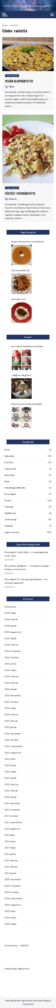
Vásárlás (8, 525)
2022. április (10, 778)
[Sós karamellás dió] (21, 284)
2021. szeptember (13, 822)
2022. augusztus (12, 752)
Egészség (9, 456)
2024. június (10, 663)
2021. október (11, 816)
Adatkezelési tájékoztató (16, 968)
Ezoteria (8, 462)
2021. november (12, 809)
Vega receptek (12, 76)
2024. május (10, 670)
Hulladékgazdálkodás (14, 487)
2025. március (11, 644)
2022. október (11, 739)
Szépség (8, 506)
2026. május (10, 613)
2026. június (10, 606)
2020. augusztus (12, 904)
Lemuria (13, 198)
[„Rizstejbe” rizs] (21, 312)
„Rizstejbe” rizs (18, 299)
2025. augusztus (12, 632)
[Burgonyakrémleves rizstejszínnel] (21, 255)
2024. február (11, 682)
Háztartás (9, 475)
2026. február (11, 619)
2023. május (10, 708)
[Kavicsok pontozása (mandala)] (21, 417)
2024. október (11, 657)
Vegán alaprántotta (19, 81)
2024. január (10, 689)
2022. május (10, 771)
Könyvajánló (10, 494)
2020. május (10, 924)
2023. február (11, 721)
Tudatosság (10, 519)
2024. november (12, 651)
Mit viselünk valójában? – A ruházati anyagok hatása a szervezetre (26, 567)
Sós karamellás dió (20, 270)
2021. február (10, 866)
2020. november (12, 885)
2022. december (12, 733)
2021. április (10, 854)
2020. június (10, 917)
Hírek (6, 481)
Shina (11, 86)
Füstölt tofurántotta (20, 193)
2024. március (11, 676)
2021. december (12, 803)
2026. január (10, 625)
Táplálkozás (10, 513)
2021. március (11, 860)
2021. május (10, 847)
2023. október (11, 701)
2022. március (11, 784)
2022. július (9, 758)
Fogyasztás (10, 468)
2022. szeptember (13, 746)
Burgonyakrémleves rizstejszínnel (27, 241)
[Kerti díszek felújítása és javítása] (21, 360)
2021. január (10, 873)
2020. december (12, 879)
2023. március (11, 714)
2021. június (10, 841)
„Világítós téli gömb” (21, 375)
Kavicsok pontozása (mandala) (26, 404)
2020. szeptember (13, 898)
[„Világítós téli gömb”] (21, 388)
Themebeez (28, 1004)
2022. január (10, 797)
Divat (7, 449)
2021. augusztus (12, 828)
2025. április (10, 638)
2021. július (9, 835)
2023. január (10, 727)
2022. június (10, 765)
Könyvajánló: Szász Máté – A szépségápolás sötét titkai (26, 554)
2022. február (11, 790)
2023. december (12, 695)
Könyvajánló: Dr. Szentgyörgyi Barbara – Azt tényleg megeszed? (26, 581)
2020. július (9, 911)
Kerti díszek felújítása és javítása (27, 346)
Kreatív (7, 500)
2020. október (11, 892)
